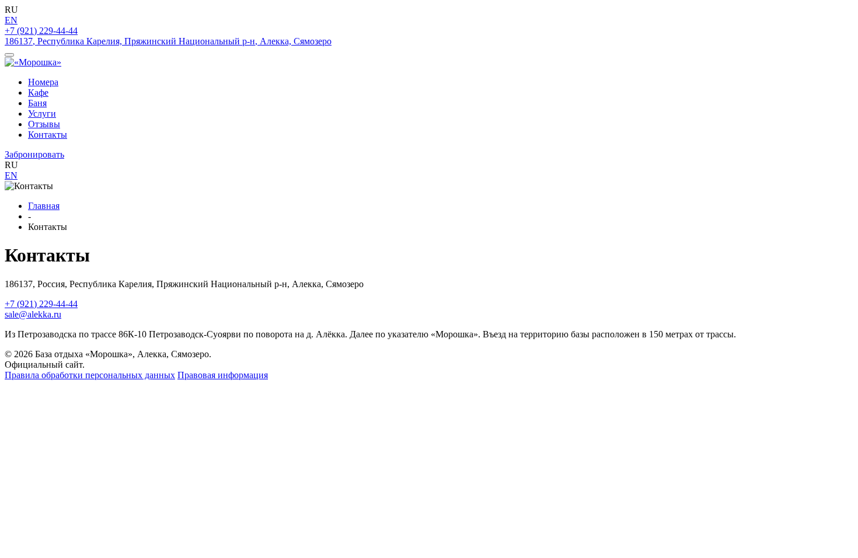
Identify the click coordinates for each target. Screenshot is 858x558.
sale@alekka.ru (33, 314)
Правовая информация (222, 375)
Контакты (47, 135)
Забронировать (34, 154)
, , (168, 41)
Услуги (42, 113)
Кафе (38, 92)
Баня (37, 103)
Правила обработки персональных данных (90, 375)
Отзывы (44, 124)
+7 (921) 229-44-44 (41, 31)
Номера (43, 82)
